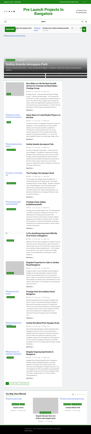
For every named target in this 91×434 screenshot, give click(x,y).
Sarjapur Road (11, 183)
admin (29, 91)
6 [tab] (84, 394)
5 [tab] (82, 394)
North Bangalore (45, 412)
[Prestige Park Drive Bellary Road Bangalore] (15, 294)
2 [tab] (75, 394)
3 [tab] (77, 394)
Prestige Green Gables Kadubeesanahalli (50, 28)
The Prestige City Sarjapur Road (16, 28)
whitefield (10, 357)
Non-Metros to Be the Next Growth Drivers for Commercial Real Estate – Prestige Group (42, 85)
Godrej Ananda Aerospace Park (69, 2)
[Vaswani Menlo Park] (72, 401)
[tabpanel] (18, 405)
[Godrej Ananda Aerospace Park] (45, 54)
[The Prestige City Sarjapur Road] (15, 178)
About (43, 21)
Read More (29, 110)
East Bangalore (76, 404)
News (8, 94)
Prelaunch (10, 273)
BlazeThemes (28, 430)
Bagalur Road (10, 60)
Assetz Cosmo (18, 407)
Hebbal (22, 404)
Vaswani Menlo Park (72, 407)
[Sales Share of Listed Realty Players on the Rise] (15, 119)
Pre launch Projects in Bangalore (43, 11)
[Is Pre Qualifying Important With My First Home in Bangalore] (69, 29)
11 (23, 383)
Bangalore (10, 240)
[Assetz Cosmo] (18, 401)
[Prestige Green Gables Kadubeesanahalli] (15, 206)
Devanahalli (10, 297)
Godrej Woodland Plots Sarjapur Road (42, 323)
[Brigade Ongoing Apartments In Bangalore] (15, 355)
